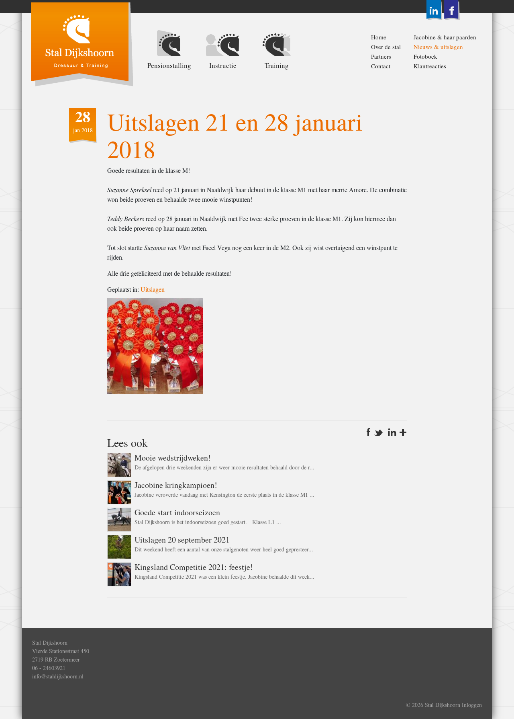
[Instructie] (223, 44)
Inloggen (472, 705)
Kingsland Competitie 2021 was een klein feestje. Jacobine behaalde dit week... (224, 576)
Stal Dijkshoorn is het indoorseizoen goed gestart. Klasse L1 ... (208, 522)
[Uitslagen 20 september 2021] (119, 545)
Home (378, 37)
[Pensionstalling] (169, 44)
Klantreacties (430, 66)
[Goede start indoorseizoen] (119, 518)
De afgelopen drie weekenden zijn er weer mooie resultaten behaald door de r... (224, 467)
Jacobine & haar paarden (434, 37)
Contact (380, 66)
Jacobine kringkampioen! (176, 484)
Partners (381, 56)
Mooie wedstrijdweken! (173, 457)
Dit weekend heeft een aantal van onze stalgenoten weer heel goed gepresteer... (224, 549)
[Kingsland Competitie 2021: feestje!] (119, 573)
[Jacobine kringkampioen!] (119, 491)
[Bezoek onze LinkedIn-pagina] (434, 9)
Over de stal (386, 47)
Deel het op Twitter (379, 432)
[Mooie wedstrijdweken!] (119, 463)
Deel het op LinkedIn (392, 432)
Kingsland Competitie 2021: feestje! (194, 566)
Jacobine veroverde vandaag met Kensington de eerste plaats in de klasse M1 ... (224, 494)
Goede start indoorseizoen (177, 512)
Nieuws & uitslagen (434, 47)
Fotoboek (425, 56)
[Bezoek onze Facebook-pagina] (452, 9)
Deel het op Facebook (370, 432)
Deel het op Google (403, 432)
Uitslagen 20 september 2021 (182, 539)
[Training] (277, 44)
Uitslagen (153, 289)
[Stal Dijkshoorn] (82, 43)
